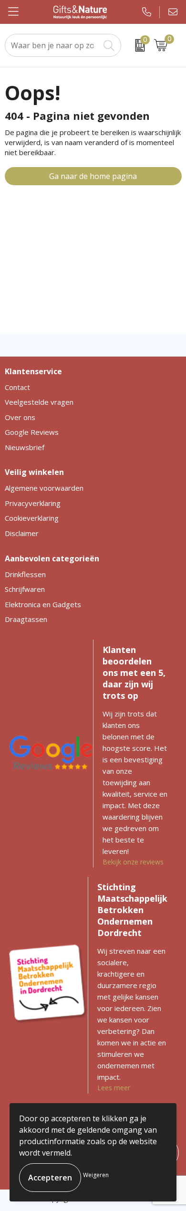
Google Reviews (32, 432)
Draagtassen (26, 619)
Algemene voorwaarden (44, 488)
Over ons (20, 417)
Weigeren (96, 1175)
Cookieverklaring (32, 518)
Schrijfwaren (25, 589)
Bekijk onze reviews (133, 861)
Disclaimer (22, 533)
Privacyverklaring (33, 503)
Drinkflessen (25, 574)
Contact (17, 387)
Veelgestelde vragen (39, 402)
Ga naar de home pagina (93, 176)
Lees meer (113, 1087)
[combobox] (52, 45)
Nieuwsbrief (24, 447)
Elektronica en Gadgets (43, 604)
